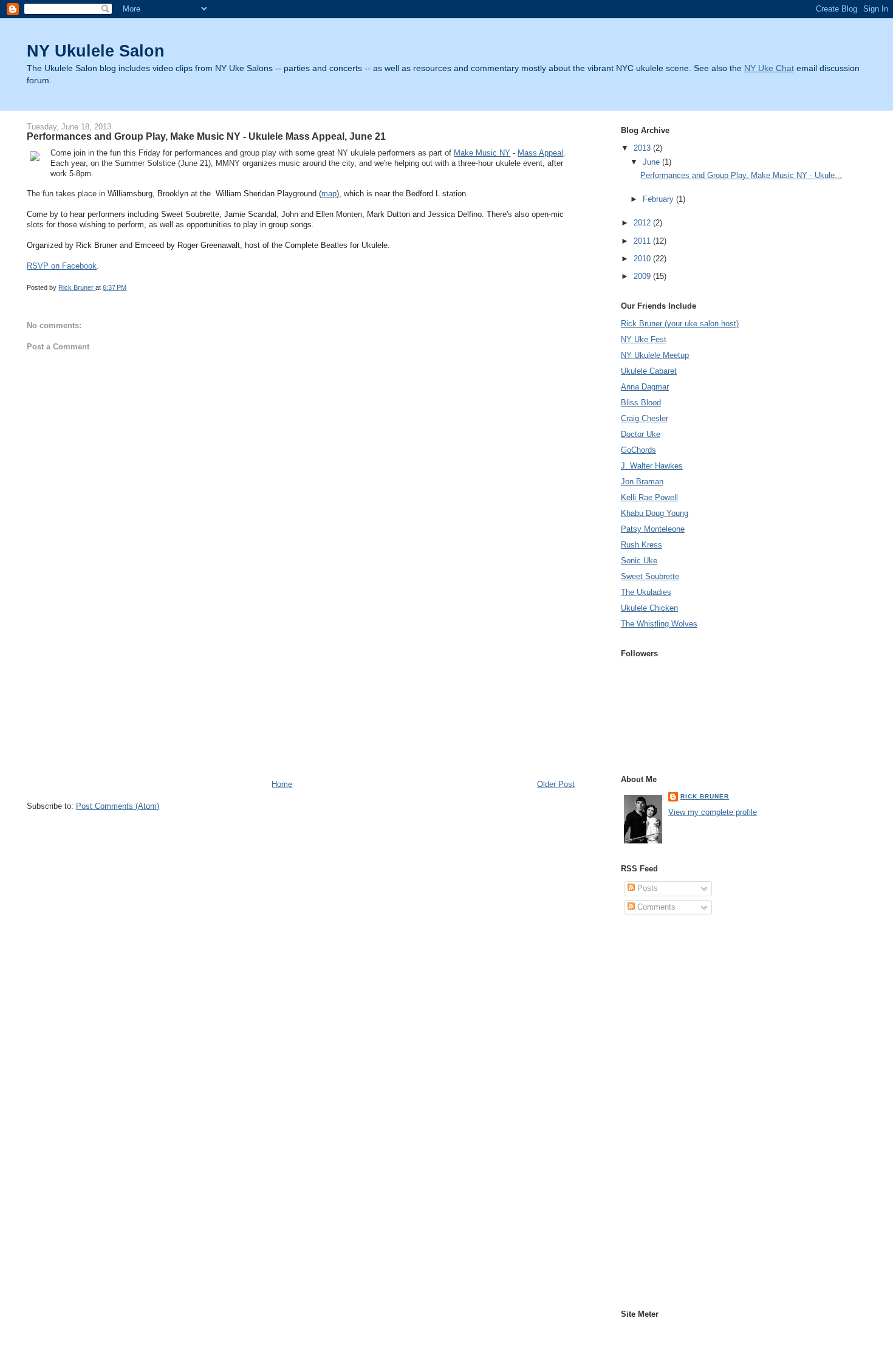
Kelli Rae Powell (649, 497)
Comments (655, 906)
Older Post (556, 784)
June (652, 161)
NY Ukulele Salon (96, 50)
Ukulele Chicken (649, 608)
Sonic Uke (639, 560)
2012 (643, 222)
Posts (646, 888)
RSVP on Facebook (62, 265)
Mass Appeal (540, 152)
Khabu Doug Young (654, 513)
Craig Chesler (644, 418)
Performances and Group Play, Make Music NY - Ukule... (741, 175)
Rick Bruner (704, 796)
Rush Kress (641, 544)
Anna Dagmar (645, 386)
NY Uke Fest (643, 339)
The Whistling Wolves (659, 623)
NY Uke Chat (769, 68)
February (659, 199)
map (329, 193)
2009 (643, 276)
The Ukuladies (646, 592)
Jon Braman (642, 481)
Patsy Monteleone (653, 529)
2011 (643, 240)
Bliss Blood (641, 402)
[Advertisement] (118, 694)
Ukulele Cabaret (649, 371)
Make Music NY (482, 152)
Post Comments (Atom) (117, 806)
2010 (643, 258)
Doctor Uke (640, 434)
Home (282, 784)
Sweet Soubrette (650, 576)
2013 (643, 148)
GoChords (638, 450)
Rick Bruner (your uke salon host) (680, 323)
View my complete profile (712, 812)
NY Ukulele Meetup (655, 355)
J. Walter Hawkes (652, 465)
